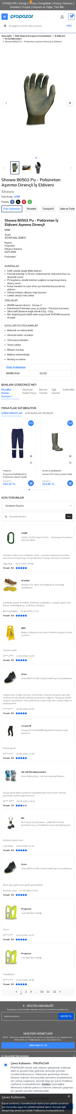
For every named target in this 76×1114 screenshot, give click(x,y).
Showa (7, 191)
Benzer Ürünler (43, 391)
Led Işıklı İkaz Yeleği (31, 913)
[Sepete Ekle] (31, 483)
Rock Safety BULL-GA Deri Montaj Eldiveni (42, 776)
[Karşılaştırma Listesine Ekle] (31, 456)
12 (54, 991)
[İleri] (59, 992)
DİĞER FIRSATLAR (11, 413)
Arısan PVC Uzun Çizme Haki (57, 474)
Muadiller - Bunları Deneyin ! (7, 393)
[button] (36, 157)
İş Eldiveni (60, 36)
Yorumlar (31, 208)
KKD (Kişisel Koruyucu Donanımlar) (33, 36)
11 (48, 991)
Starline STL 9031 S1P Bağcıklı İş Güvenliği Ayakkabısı (42, 586)
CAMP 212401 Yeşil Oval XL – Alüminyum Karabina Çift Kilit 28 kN (46, 538)
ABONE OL (66, 1016)
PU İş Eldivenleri (13, 38)
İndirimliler (69, 389)
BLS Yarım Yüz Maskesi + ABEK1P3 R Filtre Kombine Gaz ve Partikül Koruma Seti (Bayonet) (46, 823)
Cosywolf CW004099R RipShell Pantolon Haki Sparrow (44, 731)
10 (41, 991)
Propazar (7, 471)
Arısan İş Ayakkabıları (52, 471)
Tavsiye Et (48, 208)
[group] (38, 101)
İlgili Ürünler (56, 391)
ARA (69, 25)
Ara (69, 516)
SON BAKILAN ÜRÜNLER (39, 413)
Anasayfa (6, 36)
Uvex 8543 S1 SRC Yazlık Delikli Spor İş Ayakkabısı (46, 678)
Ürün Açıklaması (12, 208)
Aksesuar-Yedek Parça (29, 391)
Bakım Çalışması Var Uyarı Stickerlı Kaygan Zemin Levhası (46, 633)
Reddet (46, 1084)
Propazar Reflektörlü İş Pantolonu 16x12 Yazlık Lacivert (15, 475)
